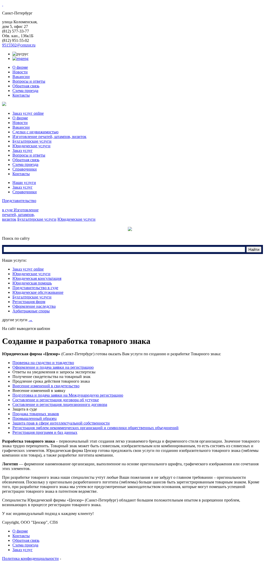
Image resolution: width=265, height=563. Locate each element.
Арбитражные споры (31, 311)
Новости (20, 72)
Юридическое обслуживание (37, 292)
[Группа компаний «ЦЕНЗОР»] (2, 4)
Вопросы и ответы (28, 81)
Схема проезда (25, 90)
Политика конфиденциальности (30, 558)
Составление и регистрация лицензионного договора (59, 404)
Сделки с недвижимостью (35, 132)
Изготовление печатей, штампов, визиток (49, 136)
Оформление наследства (34, 306)
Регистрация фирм (28, 301)
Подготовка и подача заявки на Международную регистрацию (67, 395)
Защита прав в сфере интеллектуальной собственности (61, 423)
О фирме (20, 67)
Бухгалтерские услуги (31, 141)
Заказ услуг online (28, 113)
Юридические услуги (31, 146)
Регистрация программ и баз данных (44, 432)
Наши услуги (24, 182)
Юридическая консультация (36, 278)
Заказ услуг (22, 150)
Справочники (24, 169)
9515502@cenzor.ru (18, 45)
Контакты (21, 95)
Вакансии (21, 76)
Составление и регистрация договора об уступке (55, 400)
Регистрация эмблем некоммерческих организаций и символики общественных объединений (95, 428)
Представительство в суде (35, 288)
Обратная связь (25, 86)
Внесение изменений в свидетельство (45, 386)
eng (25, 58)
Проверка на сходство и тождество (43, 362)
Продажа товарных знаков (35, 414)
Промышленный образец (34, 418)
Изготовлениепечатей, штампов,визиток (20, 214)
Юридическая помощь (32, 283)
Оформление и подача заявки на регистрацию (53, 367)
